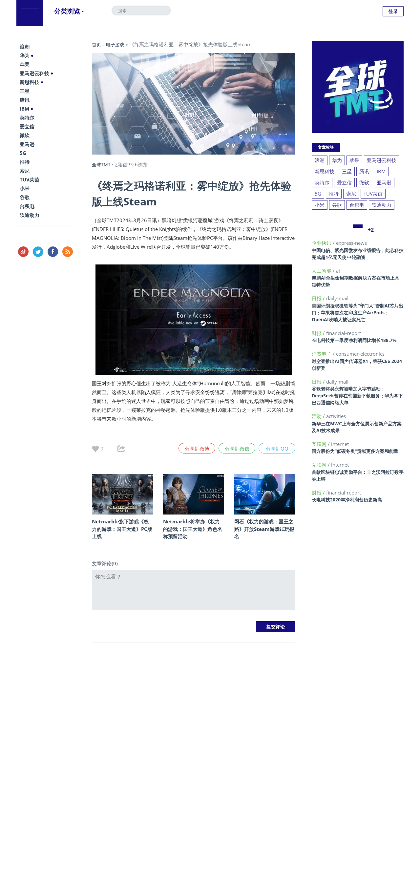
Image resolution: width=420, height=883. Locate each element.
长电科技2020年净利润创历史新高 (347, 499)
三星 (25, 91)
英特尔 (27, 117)
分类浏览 (67, 11)
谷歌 (25, 197)
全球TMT (101, 164)
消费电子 (322, 353)
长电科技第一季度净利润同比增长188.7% (354, 340)
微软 (25, 135)
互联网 (320, 444)
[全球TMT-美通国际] (29, 13)
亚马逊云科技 (34, 73)
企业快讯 (322, 243)
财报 (317, 333)
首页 (96, 44)
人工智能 (322, 270)
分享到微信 (237, 448)
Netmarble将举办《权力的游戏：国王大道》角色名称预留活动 (192, 528)
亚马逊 (27, 144)
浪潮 (25, 46)
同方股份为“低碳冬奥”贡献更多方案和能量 (355, 451)
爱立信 (27, 126)
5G (23, 153)
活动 (317, 416)
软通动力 (29, 215)
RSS (67, 251)
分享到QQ (277, 448)
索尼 (25, 170)
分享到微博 (197, 448)
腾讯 (25, 99)
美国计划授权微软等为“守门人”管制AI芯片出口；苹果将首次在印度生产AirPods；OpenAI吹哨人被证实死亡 (357, 313)
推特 (25, 161)
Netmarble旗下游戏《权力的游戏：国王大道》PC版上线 (122, 528)
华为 (25, 55)
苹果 (25, 64)
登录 (393, 11)
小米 (25, 188)
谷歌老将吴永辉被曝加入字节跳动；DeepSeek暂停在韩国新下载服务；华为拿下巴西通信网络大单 (357, 396)
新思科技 (29, 82)
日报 (317, 298)
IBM (24, 108)
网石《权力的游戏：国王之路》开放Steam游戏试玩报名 (264, 528)
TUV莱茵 (29, 179)
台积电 (27, 206)
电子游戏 (115, 44)
